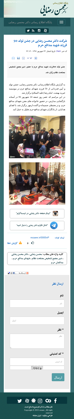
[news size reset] (29, 58)
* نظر (60, 329)
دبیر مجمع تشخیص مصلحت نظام (47, 258)
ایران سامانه (37, 415)
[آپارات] (45, 30)
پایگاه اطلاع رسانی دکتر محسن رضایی (30, 22)
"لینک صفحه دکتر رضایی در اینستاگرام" (33, 213)
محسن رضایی (36, 254)
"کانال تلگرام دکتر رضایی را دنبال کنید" (32, 225)
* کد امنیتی (57, 353)
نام (62, 295)
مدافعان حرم (57, 263)
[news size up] (36, 58)
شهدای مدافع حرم (21, 258)
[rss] (33, 30)
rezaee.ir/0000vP (39, 237)
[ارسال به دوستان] (13, 58)
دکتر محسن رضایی (19, 254)
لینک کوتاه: (59, 238)
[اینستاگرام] (39, 30)
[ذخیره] (18, 58)
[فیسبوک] (55, 400)
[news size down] (23, 58)
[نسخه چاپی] (9, 58)
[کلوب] (47, 400)
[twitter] (28, 30)
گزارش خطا (12, 243)
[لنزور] (33, 401)
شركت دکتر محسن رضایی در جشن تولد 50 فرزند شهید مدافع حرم (40, 43)
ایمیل (60, 312)
